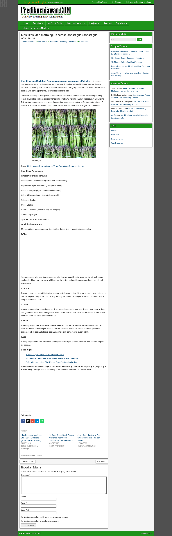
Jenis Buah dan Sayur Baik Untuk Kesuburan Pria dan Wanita (89, 438)
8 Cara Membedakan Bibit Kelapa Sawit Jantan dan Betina (51, 362)
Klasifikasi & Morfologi (58, 42)
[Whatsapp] (42, 421)
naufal (113, 115)
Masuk (114, 131)
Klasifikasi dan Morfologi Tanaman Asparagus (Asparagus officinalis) (59, 36)
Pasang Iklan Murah (99, 2)
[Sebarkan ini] (23, 421)
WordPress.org (117, 143)
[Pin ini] (33, 421)
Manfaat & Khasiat (54, 23)
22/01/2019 (42, 42)
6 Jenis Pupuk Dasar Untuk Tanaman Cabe (45, 354)
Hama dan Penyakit (75, 23)
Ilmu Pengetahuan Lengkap (33, 2)
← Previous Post (27, 462)
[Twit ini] (28, 421)
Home (25, 23)
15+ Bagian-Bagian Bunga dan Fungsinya (127, 58)
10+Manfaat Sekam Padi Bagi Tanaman (126, 62)
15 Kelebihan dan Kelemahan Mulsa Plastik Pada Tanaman (52, 358)
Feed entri (115, 135)
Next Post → (102, 462)
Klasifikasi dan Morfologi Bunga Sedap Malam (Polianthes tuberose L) (31, 438)
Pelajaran (93, 23)
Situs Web (25, 510)
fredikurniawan (28, 42)
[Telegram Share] (37, 421)
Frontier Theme (146, 533)
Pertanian (37, 23)
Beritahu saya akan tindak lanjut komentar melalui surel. (46, 517)
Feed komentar (117, 139)
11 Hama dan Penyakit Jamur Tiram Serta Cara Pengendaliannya (55, 166)
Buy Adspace (117, 2)
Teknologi (108, 23)
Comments (83, 42)
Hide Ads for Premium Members (138, 2)
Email (24, 503)
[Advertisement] (64, 61)
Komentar (25, 475)
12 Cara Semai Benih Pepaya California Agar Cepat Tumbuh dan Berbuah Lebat (61, 438)
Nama (24, 496)
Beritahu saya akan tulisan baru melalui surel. (42, 521)
